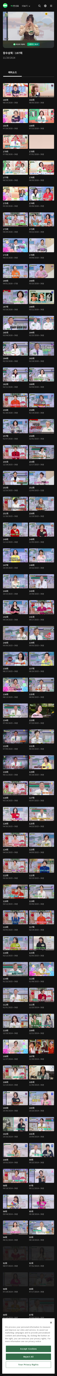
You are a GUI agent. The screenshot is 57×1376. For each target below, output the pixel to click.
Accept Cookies (28, 1348)
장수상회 (8, 53)
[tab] (12, 72)
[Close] (51, 1322)
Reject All (28, 1356)
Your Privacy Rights (28, 1364)
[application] (28, 26)
